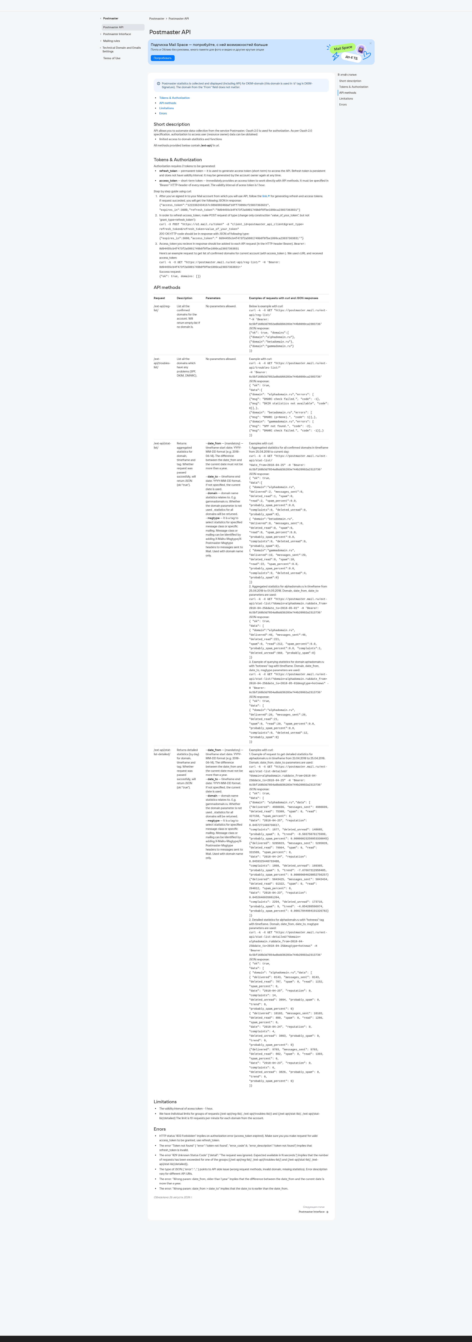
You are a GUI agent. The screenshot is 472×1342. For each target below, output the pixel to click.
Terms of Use (111, 58)
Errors (163, 113)
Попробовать (163, 58)
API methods (167, 103)
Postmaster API (113, 27)
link (264, 196)
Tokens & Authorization (174, 98)
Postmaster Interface (117, 34)
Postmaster (110, 18)
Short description (350, 81)
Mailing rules (111, 41)
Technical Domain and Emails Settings (122, 49)
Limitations (166, 108)
